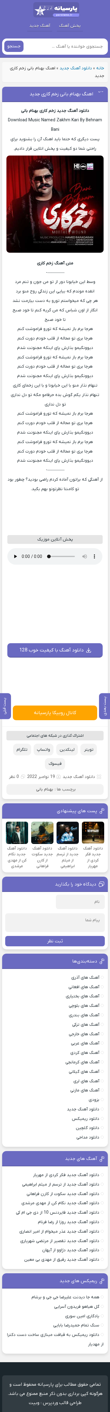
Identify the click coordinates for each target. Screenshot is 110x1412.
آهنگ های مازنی (84, 1090)
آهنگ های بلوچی (84, 1006)
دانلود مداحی (87, 1137)
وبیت (34, 1403)
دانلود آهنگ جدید (76, 68)
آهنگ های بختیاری (82, 996)
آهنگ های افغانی (83, 987)
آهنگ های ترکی (85, 1025)
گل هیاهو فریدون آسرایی (76, 1307)
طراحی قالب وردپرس (62, 1403)
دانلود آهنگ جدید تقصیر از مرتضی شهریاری (59, 1241)
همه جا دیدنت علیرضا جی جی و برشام (65, 1297)
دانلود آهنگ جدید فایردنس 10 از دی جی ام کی (57, 1213)
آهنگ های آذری (85, 978)
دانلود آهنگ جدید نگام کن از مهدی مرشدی (60, 1203)
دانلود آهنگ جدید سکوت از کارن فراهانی (63, 1194)
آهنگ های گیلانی (84, 1072)
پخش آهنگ (70, 26)
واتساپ (43, 750)
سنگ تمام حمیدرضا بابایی (76, 1325)
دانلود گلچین (87, 1128)
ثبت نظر (55, 941)
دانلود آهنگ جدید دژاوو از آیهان (70, 1250)
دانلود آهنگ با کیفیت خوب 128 (51, 650)
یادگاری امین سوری (82, 1316)
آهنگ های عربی (85, 1043)
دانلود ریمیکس (85, 1119)
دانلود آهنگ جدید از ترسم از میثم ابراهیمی (60, 1184)
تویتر (89, 750)
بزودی (94, 1100)
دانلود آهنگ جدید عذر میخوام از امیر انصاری (59, 1231)
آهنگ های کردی (84, 1053)
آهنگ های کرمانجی (82, 1062)
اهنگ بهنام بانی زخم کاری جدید (61, 94)
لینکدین (67, 750)
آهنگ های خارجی (84, 1034)
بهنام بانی (44, 789)
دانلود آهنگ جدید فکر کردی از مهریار (66, 1175)
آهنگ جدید (39, 26)
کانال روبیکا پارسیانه (55, 713)
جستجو (13, 46)
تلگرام (22, 750)
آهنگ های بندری (84, 1015)
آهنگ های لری (86, 1081)
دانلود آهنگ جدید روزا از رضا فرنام (68, 1222)
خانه (100, 68)
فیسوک (55, 764)
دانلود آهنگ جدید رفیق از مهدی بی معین (61, 1260)
